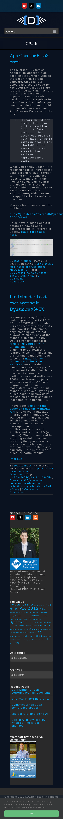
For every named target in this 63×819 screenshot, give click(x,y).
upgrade (29, 486)
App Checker (39, 273)
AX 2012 (29, 608)
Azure (22, 612)
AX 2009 (14, 609)
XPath (31, 275)
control (46, 616)
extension (36, 480)
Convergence (16, 619)
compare (43, 612)
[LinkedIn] (28, 517)
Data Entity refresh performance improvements (31, 691)
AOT (49, 605)
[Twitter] (20, 517)
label (28, 626)
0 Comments (30, 489)
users (37, 640)
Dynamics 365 (19, 480)
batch (28, 612)
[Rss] (35, 517)
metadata (16, 483)
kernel (22, 626)
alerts (42, 605)
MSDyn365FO (19, 270)
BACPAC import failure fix (30, 698)
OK (31, 813)
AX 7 (42, 609)
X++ (45, 639)
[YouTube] (12, 517)
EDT (34, 622)
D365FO (46, 477)
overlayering (32, 483)
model (22, 629)
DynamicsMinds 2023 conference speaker (27, 706)
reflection (16, 486)
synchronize (28, 636)
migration (14, 629)
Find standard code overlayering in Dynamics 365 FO (29, 303)
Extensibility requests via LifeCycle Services (26, 361)
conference (36, 616)
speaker (33, 633)
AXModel (14, 612)
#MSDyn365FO (19, 273)
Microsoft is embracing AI (30, 713)
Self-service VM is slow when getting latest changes (28, 722)
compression (24, 616)
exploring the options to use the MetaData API (30, 408)
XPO (17, 643)
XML (23, 275)
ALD (36, 605)
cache (35, 612)
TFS (23, 640)
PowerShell (46, 629)
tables (38, 636)
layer (34, 626)
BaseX (14, 275)
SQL (40, 632)
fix (16, 626)
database (37, 619)
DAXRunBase (23, 261)
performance (33, 629)
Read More (17, 281)
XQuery (14, 489)
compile (13, 616)
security (24, 633)
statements (15, 636)
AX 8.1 (35, 477)
